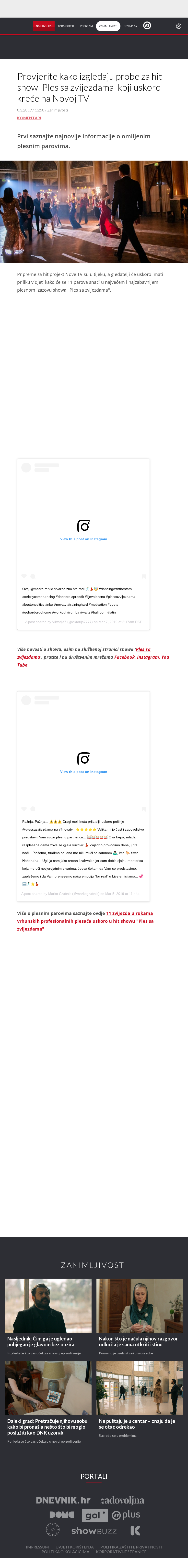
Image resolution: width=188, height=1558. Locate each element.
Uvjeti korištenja (75, 1547)
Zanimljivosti (108, 26)
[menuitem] (180, 26)
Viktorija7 (59, 622)
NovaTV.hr (150, 25)
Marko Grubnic (59, 894)
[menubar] (180, 26)
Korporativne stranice (121, 1552)
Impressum (37, 1547)
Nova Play (130, 26)
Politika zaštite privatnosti (131, 1547)
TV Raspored (66, 26)
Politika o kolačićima (65, 1552)
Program (86, 26)
